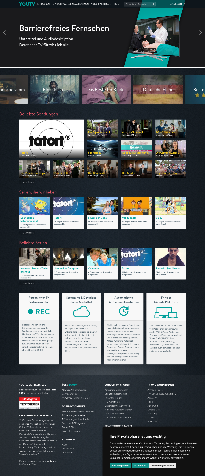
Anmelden (176, 4)
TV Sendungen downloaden (76, 419)
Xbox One (153, 405)
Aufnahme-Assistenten (116, 390)
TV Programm (59, 4)
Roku (150, 401)
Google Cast (154, 409)
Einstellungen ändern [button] (163, 465)
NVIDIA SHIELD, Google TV (162, 393)
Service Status (69, 393)
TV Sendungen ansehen (74, 415)
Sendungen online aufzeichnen (78, 411)
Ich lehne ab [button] (140, 465)
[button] (184, 4)
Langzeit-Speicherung (116, 393)
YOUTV (27, 4)
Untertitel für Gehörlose (117, 405)
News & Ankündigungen (74, 390)
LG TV (151, 417)
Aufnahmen (78, 4)
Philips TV (152, 421)
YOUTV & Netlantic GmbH (76, 397)
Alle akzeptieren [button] (120, 465)
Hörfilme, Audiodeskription (118, 409)
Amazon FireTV (155, 390)
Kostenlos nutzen (71, 431)
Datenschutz (68, 448)
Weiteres (99, 4)
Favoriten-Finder (113, 397)
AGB (64, 444)
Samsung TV (154, 413)
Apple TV (152, 397)
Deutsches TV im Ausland (118, 417)
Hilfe (116, 4)
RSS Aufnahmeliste (114, 413)
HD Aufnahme (112, 401)
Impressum (67, 452)
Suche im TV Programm (74, 423)
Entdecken (43, 4)
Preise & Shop (69, 427)
